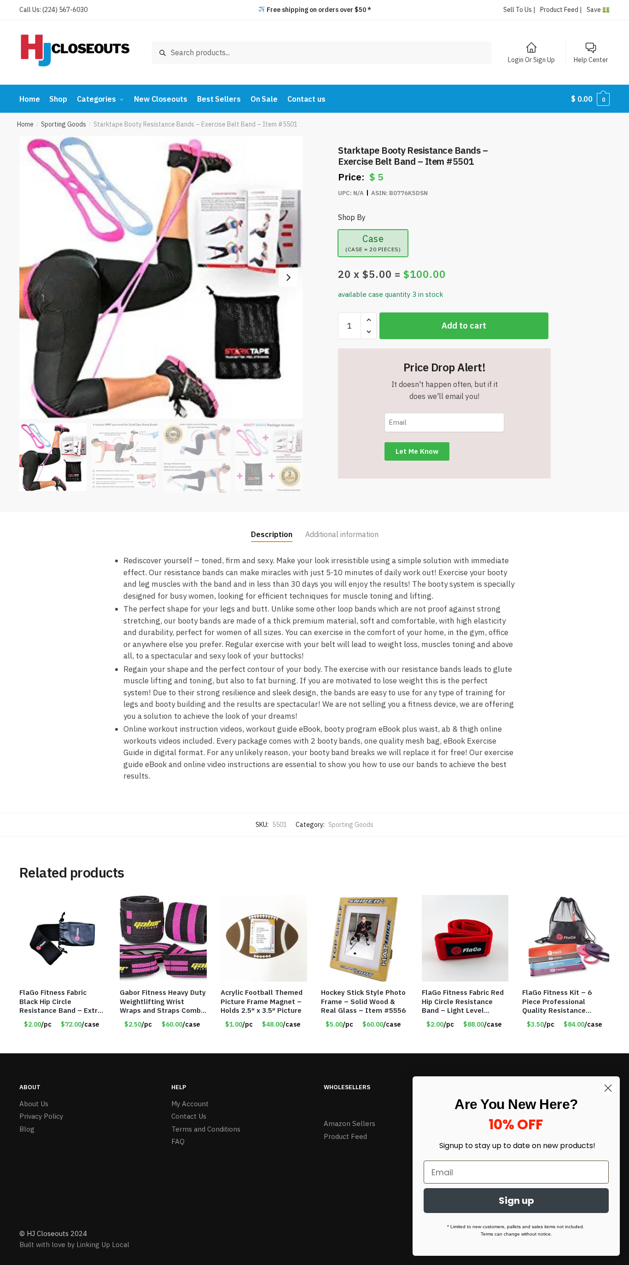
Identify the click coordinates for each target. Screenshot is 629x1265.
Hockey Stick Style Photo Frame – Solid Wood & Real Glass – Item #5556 (363, 1001)
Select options (63, 1043)
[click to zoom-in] (161, 277)
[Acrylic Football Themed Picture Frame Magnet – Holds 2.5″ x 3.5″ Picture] (264, 938)
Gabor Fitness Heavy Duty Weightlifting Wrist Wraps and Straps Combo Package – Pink (163, 1001)
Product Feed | (561, 10)
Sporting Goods (63, 124)
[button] (288, 277)
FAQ (178, 1141)
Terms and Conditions (205, 1129)
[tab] (271, 526)
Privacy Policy (41, 1116)
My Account (190, 1103)
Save (594, 10)
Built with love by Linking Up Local (74, 1244)
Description (271, 534)
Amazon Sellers (349, 1123)
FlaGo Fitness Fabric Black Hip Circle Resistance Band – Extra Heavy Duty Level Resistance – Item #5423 (62, 1001)
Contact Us (188, 1116)
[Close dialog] (608, 1088)
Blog (27, 1129)
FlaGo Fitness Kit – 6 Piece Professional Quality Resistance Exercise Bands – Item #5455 (560, 1001)
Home (25, 124)
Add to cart (464, 325)
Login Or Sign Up (531, 60)
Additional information (342, 534)
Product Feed (345, 1136)
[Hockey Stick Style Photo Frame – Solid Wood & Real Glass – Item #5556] (364, 938)
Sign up (516, 1200)
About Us (33, 1103)
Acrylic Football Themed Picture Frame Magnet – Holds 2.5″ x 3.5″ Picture (262, 1001)
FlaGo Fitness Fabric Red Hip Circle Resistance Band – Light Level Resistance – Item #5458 (465, 1001)
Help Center (591, 60)
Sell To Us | (519, 10)
